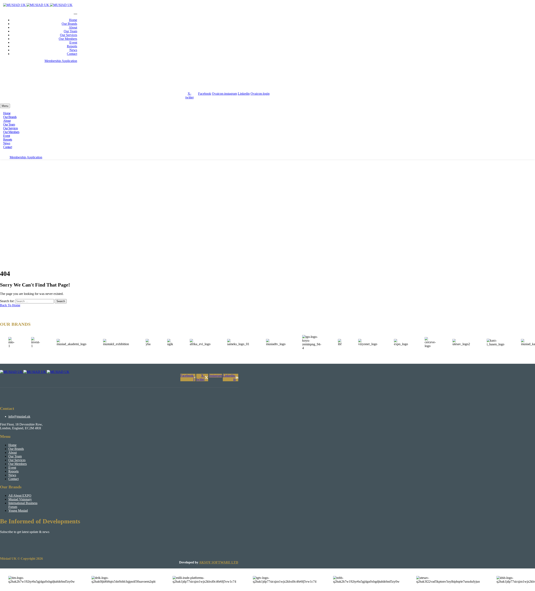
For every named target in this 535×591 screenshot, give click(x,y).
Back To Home (10, 305)
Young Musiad (18, 510)
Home (73, 20)
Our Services (68, 35)
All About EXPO (19, 495)
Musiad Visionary (20, 499)
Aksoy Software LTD (218, 562)
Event (73, 42)
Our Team (70, 31)
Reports (72, 46)
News (73, 50)
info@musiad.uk (22, 72)
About (73, 27)
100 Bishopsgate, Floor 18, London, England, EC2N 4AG (51, 86)
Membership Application (61, 61)
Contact (72, 54)
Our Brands (69, 23)
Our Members (68, 38)
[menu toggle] (75, 14)
